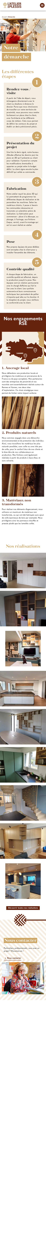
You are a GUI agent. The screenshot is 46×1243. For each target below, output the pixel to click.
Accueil (4, 17)
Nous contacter (14, 958)
